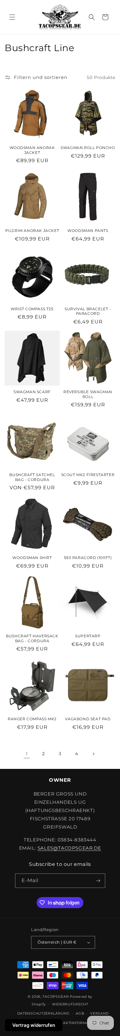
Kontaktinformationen (77, 1023)
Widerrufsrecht (70, 1004)
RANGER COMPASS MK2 (32, 719)
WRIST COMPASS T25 (32, 309)
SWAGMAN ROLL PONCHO (88, 147)
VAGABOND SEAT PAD (87, 719)
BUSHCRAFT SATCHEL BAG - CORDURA (32, 477)
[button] (12, 17)
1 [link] (27, 754)
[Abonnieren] (98, 881)
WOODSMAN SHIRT (32, 557)
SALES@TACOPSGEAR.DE (69, 848)
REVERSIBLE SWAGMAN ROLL (87, 394)
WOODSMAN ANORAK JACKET (32, 150)
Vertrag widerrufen (33, 1025)
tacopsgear (55, 996)
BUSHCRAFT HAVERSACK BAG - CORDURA (32, 638)
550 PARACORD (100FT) (88, 557)
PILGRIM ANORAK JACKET (32, 230)
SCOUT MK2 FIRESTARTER (88, 474)
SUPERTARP (87, 636)
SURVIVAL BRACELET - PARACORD (88, 311)
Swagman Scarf (32, 391)
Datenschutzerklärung (43, 1013)
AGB (80, 1013)
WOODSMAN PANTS (87, 230)
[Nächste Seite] (93, 754)
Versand (99, 1013)
